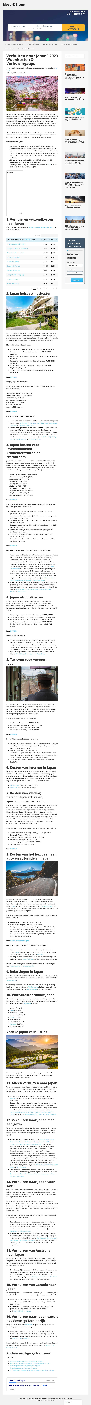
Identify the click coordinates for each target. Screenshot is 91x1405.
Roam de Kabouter (25, 580)
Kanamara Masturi (49, 1114)
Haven (27, 240)
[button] (41, 240)
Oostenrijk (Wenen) (13, 266)
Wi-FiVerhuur (14, 785)
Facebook (53, 1277)
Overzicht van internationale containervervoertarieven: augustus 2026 (74, 76)
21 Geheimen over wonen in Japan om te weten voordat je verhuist (32, 1370)
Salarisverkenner (25, 1231)
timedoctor (13, 1231)
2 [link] (37, 288)
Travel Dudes (41, 654)
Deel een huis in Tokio (26, 425)
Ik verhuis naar (71, 270)
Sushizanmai (20, 589)
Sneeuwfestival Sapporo (33, 1114)
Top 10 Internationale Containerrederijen (73, 206)
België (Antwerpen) (13, 279)
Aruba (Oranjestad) (13, 257)
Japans (13, 906)
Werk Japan (14, 1240)
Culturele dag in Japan (17, 1112)
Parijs (12, 1010)
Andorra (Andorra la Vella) (15, 244)
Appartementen (48, 1165)
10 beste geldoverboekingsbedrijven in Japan (25, 1366)
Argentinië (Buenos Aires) (15, 253)
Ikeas (17, 952)
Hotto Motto (22, 592)
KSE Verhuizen (21, 1167)
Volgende (76, 280)
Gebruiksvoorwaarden (54, 1399)
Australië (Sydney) (13, 262)
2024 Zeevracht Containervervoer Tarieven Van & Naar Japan (30, 1363)
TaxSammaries (32, 989)
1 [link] (34, 288)
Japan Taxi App (28, 959)
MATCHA (40, 954)
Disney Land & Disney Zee (18, 1174)
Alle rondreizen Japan (17, 1176)
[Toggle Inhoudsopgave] (20, 213)
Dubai (12, 1017)
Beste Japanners (20, 439)
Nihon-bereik (29, 654)
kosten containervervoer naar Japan (41, 227)
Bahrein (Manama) (13, 270)
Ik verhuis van (71, 262)
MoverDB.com (14, 4)
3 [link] (40, 288)
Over (24, 1399)
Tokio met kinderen (34, 1174)
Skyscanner (27, 1003)
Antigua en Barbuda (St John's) (17, 248)
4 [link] (43, 288)
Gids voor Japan (39, 580)
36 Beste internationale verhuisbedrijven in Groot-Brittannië (74, 227)
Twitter (70, 1399)
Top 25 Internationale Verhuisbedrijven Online (74, 98)
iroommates (32, 423)
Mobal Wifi (13, 788)
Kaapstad (13, 1024)
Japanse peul (41, 1238)
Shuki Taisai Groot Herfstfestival (36, 1112)
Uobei (27, 589)
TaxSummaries (11, 980)
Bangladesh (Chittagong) (15, 275)
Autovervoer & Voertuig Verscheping (22, 966)
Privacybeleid (43, 1399)
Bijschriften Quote (35, 439)
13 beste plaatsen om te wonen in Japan (23, 1368)
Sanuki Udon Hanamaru (38, 589)
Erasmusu (23, 423)
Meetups (35, 1277)
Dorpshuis (38, 1165)
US (50, 165)
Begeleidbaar (20, 654)
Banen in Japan (52, 1238)
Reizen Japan (14, 580)
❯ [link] (56, 288)
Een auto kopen (47, 906)
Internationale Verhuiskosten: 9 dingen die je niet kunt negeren (74, 141)
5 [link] (46, 288)
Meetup (12, 1098)
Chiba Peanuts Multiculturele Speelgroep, (28, 1142)
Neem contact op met (32, 1399)
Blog (20, 1399)
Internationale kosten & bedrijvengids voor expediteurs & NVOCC (74, 162)
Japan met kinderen (48, 1174)
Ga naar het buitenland (27, 1240)
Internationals (43, 1277)
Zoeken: (38, 235)
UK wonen (28, 1325)
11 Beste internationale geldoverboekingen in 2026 (74, 119)
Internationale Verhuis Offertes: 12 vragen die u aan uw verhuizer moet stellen (74, 184)
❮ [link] (31, 288)
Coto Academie (50, 578)
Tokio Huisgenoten (42, 423)
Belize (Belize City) (13, 284)
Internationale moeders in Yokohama (28, 1144)
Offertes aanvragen (73, 27)
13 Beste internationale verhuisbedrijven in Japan (26, 1361)
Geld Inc (45, 437)
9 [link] (53, 288)
